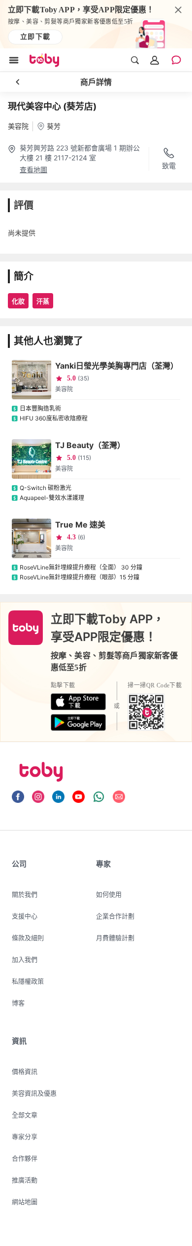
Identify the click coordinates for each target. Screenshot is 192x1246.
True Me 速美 (80, 524)
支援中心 (24, 916)
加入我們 (24, 959)
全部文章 (24, 1115)
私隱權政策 (28, 981)
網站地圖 (24, 1202)
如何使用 (109, 894)
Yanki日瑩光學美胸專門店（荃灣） (116, 366)
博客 (18, 1003)
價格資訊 (24, 1071)
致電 (169, 165)
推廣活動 (24, 1180)
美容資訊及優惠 (34, 1093)
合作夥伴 (24, 1158)
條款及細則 (28, 938)
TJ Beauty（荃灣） (90, 445)
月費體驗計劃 (115, 938)
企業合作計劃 (115, 916)
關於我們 (24, 894)
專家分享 (24, 1136)
